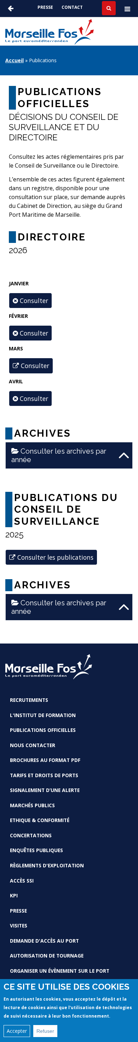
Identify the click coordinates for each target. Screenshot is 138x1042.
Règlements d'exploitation (47, 865)
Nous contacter (32, 745)
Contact (72, 7)
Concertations (31, 835)
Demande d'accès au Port (44, 940)
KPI (14, 895)
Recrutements (29, 700)
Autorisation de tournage (47, 955)
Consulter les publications (54, 557)
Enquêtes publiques (36, 850)
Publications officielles (43, 730)
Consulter (34, 365)
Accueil (14, 60)
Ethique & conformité (39, 820)
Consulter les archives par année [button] (58, 455)
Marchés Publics (32, 805)
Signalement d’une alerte (45, 790)
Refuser (45, 1031)
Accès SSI (22, 880)
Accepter (17, 1031)
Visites (18, 925)
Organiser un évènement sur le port (59, 970)
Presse (45, 7)
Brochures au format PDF (45, 760)
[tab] (69, 455)
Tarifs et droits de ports (44, 775)
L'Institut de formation (43, 715)
